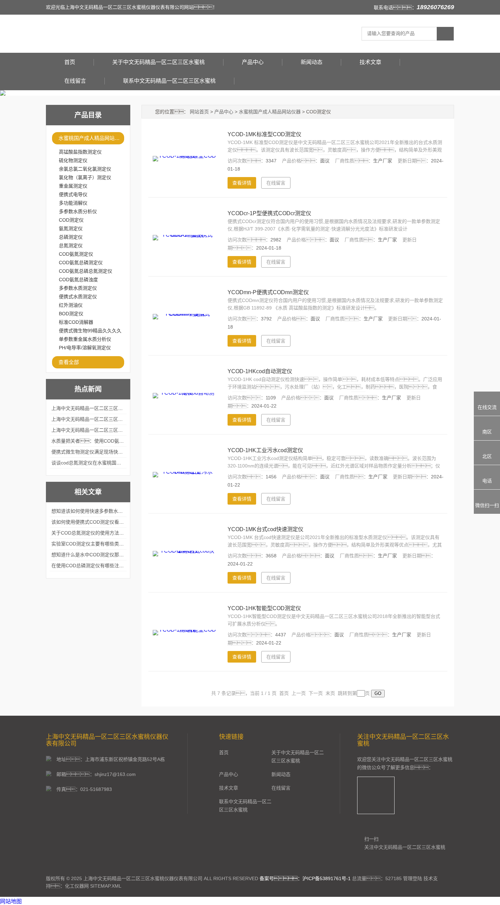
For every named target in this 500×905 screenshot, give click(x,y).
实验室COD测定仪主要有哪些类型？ (94, 543)
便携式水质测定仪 (78, 296)
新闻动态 (311, 62)
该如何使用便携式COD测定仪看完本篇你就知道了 (104, 522)
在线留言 (75, 81)
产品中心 (253, 62)
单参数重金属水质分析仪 (85, 339)
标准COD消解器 (76, 322)
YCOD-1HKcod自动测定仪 (260, 371)
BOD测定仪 (71, 313)
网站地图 (11, 901)
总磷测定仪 (71, 237)
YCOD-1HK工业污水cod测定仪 (265, 450)
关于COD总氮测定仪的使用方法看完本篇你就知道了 (106, 533)
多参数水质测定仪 (78, 288)
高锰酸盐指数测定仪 (80, 152)
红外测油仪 (71, 305)
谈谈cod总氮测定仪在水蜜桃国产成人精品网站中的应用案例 (114, 462)
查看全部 (69, 362)
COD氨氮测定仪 (76, 254)
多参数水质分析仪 (78, 211)
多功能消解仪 (73, 203)
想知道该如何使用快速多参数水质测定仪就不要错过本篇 (110, 511)
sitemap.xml (105, 886)
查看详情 (241, 183)
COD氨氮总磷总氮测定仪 (85, 271)
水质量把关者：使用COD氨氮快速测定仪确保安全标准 (113, 441)
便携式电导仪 (73, 194)
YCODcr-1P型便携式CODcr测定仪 (269, 213)
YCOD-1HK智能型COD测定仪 (264, 608)
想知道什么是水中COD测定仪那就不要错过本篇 (101, 554)
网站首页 (199, 111)
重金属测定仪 (73, 186)
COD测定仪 (71, 220)
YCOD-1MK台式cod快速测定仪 (265, 529)
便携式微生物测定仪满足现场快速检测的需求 (99, 452)
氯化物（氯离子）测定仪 (85, 177)
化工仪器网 (77, 886)
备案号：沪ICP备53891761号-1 (305, 878)
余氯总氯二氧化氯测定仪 (85, 169)
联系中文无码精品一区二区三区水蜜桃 (169, 81)
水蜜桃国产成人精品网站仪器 (91, 138)
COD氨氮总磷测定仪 (81, 262)
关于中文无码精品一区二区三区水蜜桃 (158, 62)
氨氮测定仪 (71, 228)
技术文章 (370, 62)
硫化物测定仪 (73, 160)
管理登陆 (412, 878)
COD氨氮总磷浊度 (78, 279)
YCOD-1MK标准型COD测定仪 (264, 134)
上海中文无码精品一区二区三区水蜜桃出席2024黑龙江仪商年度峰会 (123, 408)
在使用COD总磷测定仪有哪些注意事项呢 (94, 565)
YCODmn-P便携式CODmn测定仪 (268, 292)
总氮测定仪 (71, 245)
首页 (69, 62)
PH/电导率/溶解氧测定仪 (85, 347)
